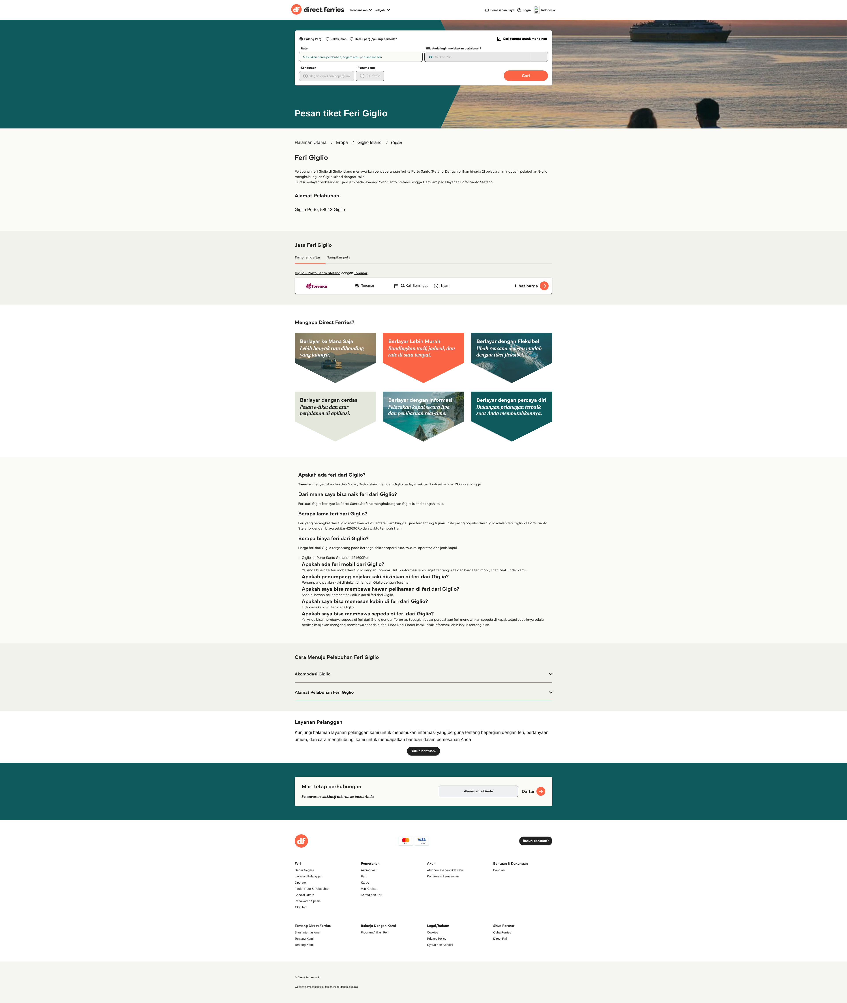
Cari (526, 75)
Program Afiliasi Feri (374, 932)
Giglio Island (369, 142)
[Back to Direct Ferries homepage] (317, 10)
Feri (363, 876)
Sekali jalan (339, 39)
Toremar (360, 273)
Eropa (342, 142)
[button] (423, 674)
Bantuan (499, 870)
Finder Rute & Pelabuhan (312, 888)
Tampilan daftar (307, 257)
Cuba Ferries (502, 932)
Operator (301, 882)
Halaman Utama (311, 142)
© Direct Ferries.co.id (307, 977)
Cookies (432, 932)
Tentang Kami (304, 938)
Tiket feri (300, 907)
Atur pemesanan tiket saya (445, 870)
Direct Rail (500, 938)
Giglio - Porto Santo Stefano (317, 273)
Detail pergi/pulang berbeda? (376, 39)
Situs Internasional (307, 932)
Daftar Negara (304, 870)
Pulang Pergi (313, 39)
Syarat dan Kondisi (440, 944)
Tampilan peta (338, 257)
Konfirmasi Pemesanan (443, 876)
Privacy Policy (436, 938)
